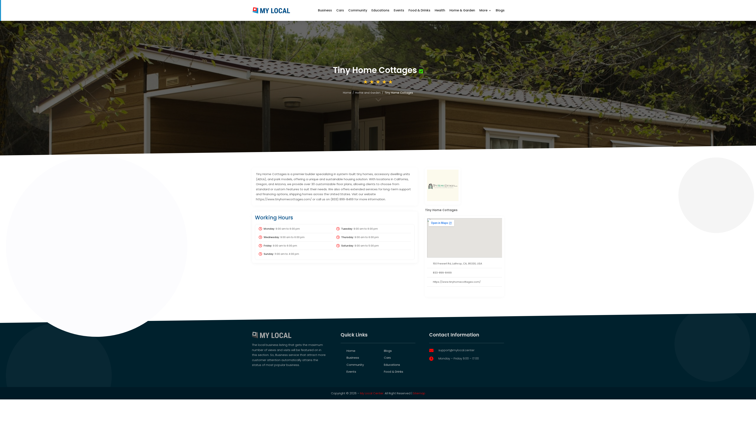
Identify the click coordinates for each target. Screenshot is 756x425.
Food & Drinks (419, 10)
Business (325, 10)
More (483, 10)
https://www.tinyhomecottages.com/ (457, 282)
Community (357, 10)
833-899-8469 (442, 272)
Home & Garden (462, 10)
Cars (340, 10)
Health (440, 10)
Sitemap (419, 393)
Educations (380, 10)
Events (399, 10)
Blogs (500, 10)
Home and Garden (368, 93)
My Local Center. (372, 393)
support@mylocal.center (456, 350)
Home (347, 93)
